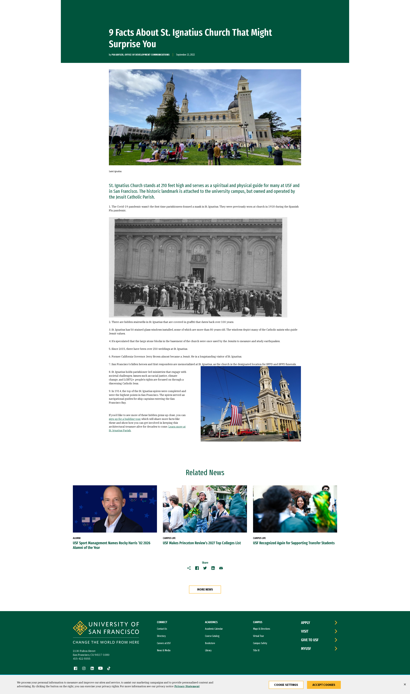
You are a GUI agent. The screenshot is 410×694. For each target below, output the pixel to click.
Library (208, 650)
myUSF (306, 648)
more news (205, 589)
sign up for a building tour (124, 419)
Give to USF (310, 640)
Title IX (256, 650)
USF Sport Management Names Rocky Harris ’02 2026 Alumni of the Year (111, 545)
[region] (205, 684)
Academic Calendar (214, 628)
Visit (304, 631)
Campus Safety (260, 643)
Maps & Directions (261, 628)
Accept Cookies (323, 685)
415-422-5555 (81, 658)
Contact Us (162, 628)
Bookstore (210, 643)
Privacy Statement (187, 686)
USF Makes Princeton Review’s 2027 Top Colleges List (202, 543)
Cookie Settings (286, 685)
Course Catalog (212, 636)
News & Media (163, 650)
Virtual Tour (258, 636)
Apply (305, 623)
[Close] (404, 684)
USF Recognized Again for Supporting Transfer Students (294, 543)
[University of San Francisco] (106, 633)
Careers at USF (164, 643)
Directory (161, 636)
